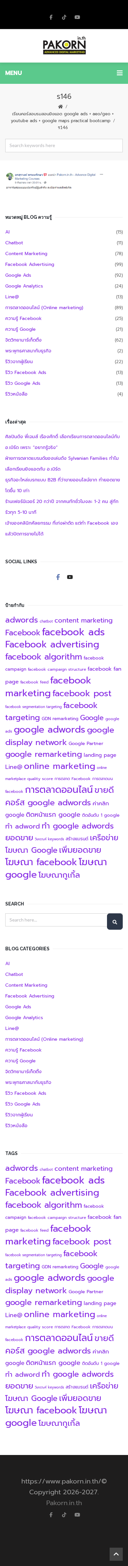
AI (7, 232)
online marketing (59, 766)
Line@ (12, 296)
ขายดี (104, 790)
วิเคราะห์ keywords (49, 839)
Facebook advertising (52, 644)
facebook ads (73, 632)
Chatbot (14, 242)
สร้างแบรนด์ (77, 838)
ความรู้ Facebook (23, 318)
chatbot (46, 621)
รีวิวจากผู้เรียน (19, 361)
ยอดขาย (19, 838)
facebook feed (34, 682)
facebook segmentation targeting (33, 706)
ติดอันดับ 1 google (100, 815)
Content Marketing (26, 253)
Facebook (22, 633)
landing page (100, 755)
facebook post (82, 693)
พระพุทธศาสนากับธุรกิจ (28, 350)
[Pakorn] (64, 46)
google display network (59, 736)
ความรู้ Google (20, 329)
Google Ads (18, 275)
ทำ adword (22, 826)
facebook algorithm (43, 656)
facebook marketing (48, 686)
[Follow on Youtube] (70, 577)
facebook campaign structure (57, 669)
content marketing (83, 620)
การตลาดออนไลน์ (59, 790)
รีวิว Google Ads (22, 383)
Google (92, 718)
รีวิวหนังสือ (16, 394)
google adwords (49, 729)
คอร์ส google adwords (48, 802)
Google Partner (86, 743)
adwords (21, 620)
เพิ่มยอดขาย (80, 850)
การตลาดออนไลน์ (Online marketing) (44, 307)
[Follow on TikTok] (64, 17)
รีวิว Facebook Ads (25, 372)
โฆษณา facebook (41, 862)
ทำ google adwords (78, 826)
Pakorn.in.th (64, 1503)
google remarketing (43, 754)
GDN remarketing (60, 718)
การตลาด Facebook (72, 779)
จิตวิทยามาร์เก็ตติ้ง (23, 340)
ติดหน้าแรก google (53, 814)
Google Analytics (24, 286)
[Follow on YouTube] (77, 17)
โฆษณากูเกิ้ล (59, 875)
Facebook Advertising (29, 264)
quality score (40, 779)
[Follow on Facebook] (50, 17)
